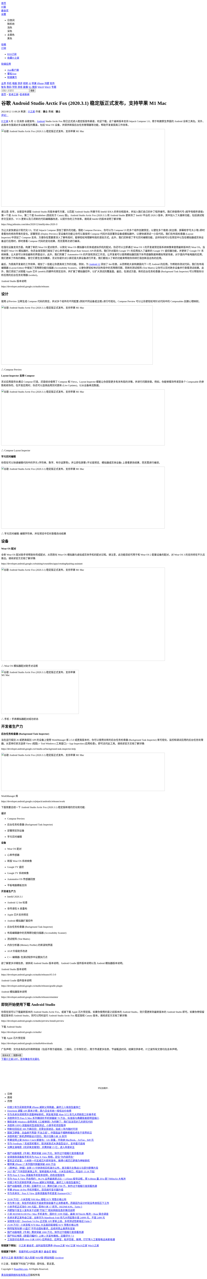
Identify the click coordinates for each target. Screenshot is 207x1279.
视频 (25, 83)
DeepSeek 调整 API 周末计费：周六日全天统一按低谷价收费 (39, 1111)
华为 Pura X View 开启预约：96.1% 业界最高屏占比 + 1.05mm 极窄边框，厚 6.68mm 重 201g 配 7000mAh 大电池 (66, 1179)
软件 (52, 83)
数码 (9, 87)
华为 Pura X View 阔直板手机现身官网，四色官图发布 (36, 1175)
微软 (34, 87)
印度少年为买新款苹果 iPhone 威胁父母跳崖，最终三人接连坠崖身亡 (44, 1107)
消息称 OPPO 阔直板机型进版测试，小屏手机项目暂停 (36, 1125)
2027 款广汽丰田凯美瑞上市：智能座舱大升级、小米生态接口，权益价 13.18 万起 (51, 1171)
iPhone (40, 83)
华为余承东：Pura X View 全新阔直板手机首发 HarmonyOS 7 (39, 1193)
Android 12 (94, 264)
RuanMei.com (21, 1269)
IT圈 (3, 7)
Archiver (59, 1257)
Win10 (41, 87)
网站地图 (49, 1257)
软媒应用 (6, 64)
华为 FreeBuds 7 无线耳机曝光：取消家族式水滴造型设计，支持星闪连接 (46, 1143)
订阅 (3, 48)
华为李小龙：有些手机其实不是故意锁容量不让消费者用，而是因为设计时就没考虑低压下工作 (58, 1203)
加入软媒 (30, 1257)
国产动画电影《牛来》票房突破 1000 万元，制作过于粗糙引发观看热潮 (45, 1153)
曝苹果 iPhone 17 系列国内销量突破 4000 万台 (31, 1164)
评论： (4, 115)
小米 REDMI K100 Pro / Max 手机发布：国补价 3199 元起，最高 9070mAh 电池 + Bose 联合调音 (58, 1214)
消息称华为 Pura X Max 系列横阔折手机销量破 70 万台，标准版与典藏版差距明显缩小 (53, 1118)
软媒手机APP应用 (28, 1251)
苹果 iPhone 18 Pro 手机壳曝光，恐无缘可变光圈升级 (35, 1189)
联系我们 (19, 1257)
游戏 (20, 87)
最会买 (4, 10)
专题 (53, 87)
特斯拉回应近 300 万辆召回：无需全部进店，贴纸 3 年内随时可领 (42, 1129)
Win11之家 (93, 1245)
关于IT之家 (7, 1257)
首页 (3, 3)
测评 (20, 83)
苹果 (34, 83)
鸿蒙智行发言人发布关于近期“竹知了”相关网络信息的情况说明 (41, 1210)
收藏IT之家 (13, 58)
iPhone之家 (59, 1245)
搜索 (32, 91)
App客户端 (13, 70)
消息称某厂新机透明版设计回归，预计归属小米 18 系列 (37, 1136)
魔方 (40, 1251)
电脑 (14, 83)
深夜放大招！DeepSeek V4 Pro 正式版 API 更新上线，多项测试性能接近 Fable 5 (49, 1221)
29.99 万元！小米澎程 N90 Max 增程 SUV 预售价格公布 (36, 1199)
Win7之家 (70, 1245)
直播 (25, 87)
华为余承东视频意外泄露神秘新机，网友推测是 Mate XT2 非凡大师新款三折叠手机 (51, 1114)
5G (30, 87)
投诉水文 (6, 1055)
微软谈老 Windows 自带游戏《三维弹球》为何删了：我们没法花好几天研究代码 (50, 1121)
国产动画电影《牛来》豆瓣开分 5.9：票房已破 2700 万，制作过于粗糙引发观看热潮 (52, 1186)
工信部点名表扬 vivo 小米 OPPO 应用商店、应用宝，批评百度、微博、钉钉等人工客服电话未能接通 (61, 1239)
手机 (9, 83)
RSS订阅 (12, 54)
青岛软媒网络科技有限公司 (15, 1275)
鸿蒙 (46, 83)
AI (29, 83)
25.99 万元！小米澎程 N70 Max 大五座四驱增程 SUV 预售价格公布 (42, 1225)
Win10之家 (81, 1245)
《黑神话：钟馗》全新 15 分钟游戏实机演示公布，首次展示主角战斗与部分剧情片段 (52, 1168)
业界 (3, 83)
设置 (3, 14)
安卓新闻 (24, 94)
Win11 (48, 87)
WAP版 (39, 1257)
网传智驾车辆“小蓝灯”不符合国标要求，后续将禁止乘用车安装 (41, 1228)
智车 (3, 87)
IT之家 (31, 111)
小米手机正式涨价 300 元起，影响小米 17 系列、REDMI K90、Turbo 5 (44, 1206)
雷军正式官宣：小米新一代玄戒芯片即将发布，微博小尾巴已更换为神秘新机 (48, 1160)
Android (41, 121)
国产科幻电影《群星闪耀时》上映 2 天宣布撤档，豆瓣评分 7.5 (40, 1236)
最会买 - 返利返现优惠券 (40, 1245)
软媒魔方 (12, 77)
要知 (54, 1251)
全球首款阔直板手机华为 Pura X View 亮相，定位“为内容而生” (40, 1157)
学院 (14, 87)
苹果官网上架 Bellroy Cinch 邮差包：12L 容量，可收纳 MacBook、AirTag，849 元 (50, 1140)
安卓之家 (13, 94)
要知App (11, 73)
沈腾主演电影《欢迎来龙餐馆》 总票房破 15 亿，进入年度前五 (41, 1147)
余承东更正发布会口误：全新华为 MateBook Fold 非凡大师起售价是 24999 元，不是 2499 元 (56, 1217)
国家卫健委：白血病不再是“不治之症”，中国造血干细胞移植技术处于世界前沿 (49, 1132)
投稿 (3, 44)
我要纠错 (17, 1055)
